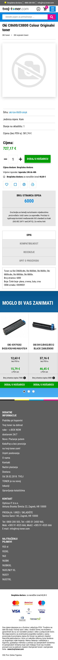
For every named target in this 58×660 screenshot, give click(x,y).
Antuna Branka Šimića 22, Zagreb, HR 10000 (24, 506)
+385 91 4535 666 (43, 525)
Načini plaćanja (10, 467)
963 (4, 556)
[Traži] (52, 16)
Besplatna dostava (14, 3)
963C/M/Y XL (9, 570)
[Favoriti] (6, 184)
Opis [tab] (29, 235)
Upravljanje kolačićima (13, 490)
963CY (5, 574)
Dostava (6, 471)
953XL (5, 551)
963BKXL (6, 565)
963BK (5, 560)
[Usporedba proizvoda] (15, 184)
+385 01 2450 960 (34, 521)
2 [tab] (29, 391)
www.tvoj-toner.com (15, 649)
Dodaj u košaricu (37, 158)
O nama (6, 457)
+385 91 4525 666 (17, 525)
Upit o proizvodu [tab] (29, 260)
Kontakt (6, 462)
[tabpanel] (14, 350)
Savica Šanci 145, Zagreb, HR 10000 (20, 515)
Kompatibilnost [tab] (29, 243)
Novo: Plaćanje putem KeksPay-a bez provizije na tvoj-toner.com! (14, 444)
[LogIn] (38, 8)
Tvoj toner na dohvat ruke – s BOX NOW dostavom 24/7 (12, 430)
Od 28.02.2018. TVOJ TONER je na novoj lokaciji (13, 481)
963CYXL (6, 579)
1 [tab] (24, 391)
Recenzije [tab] (29, 252)
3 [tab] (33, 391)
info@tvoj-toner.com (46, 3)
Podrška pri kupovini (12, 420)
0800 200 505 (30, 3)
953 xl (5, 546)
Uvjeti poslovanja (10, 453)
